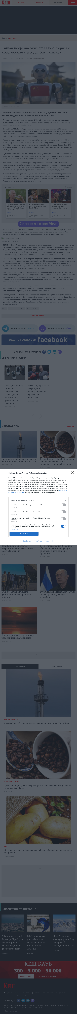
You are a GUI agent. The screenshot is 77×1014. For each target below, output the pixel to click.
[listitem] (38, 500)
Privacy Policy (50, 541)
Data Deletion (27, 541)
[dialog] (38, 507)
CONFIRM (24, 534)
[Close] (73, 473)
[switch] (63, 504)
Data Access (38, 541)
